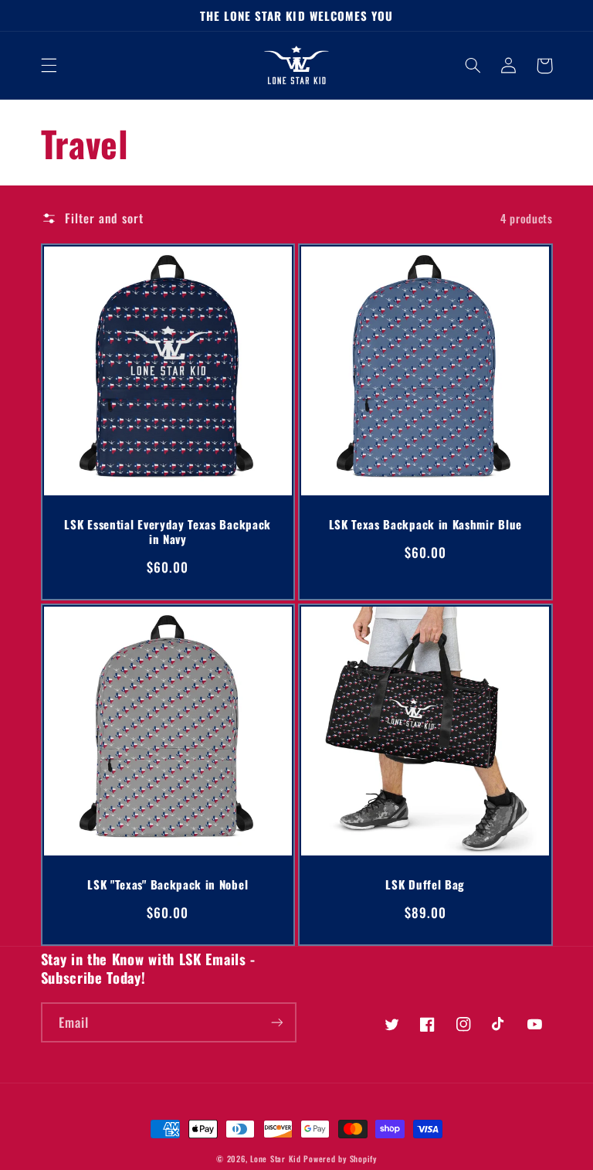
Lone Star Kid (275, 1158)
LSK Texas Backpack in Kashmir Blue (425, 524)
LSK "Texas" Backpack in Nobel (167, 884)
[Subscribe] (277, 1022)
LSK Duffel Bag (425, 884)
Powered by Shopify (339, 1158)
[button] (48, 65)
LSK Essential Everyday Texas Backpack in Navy (167, 531)
